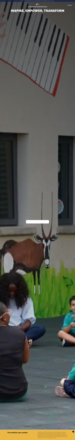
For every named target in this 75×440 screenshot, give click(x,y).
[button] (73, 431)
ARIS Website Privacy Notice (51, 437)
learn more (52, 0)
